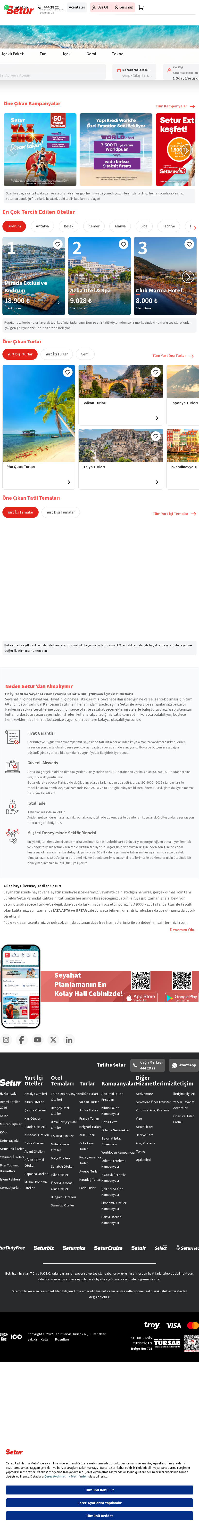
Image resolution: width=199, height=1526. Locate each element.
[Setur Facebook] (24, 1045)
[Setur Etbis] (191, 1343)
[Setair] (138, 1247)
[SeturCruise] (108, 1247)
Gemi (85, 354)
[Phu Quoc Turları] (39, 413)
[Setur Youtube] (39, 1045)
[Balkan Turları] (121, 381)
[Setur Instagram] (8, 1045)
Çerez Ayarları (10, 1187)
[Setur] (20, 10)
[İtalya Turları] (121, 445)
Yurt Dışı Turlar (20, 354)
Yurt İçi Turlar (57, 354)
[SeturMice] (74, 1247)
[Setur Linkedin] (71, 1045)
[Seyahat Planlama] (139, 7)
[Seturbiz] (44, 1247)
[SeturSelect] (161, 1247)
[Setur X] (55, 1045)
